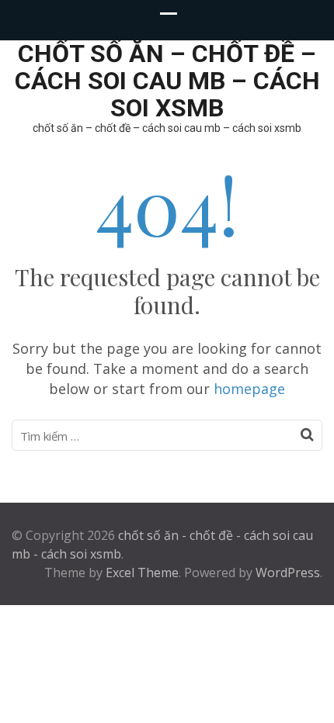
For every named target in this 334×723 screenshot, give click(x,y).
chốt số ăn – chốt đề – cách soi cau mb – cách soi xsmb (167, 81)
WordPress (288, 572)
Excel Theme (142, 572)
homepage (249, 388)
